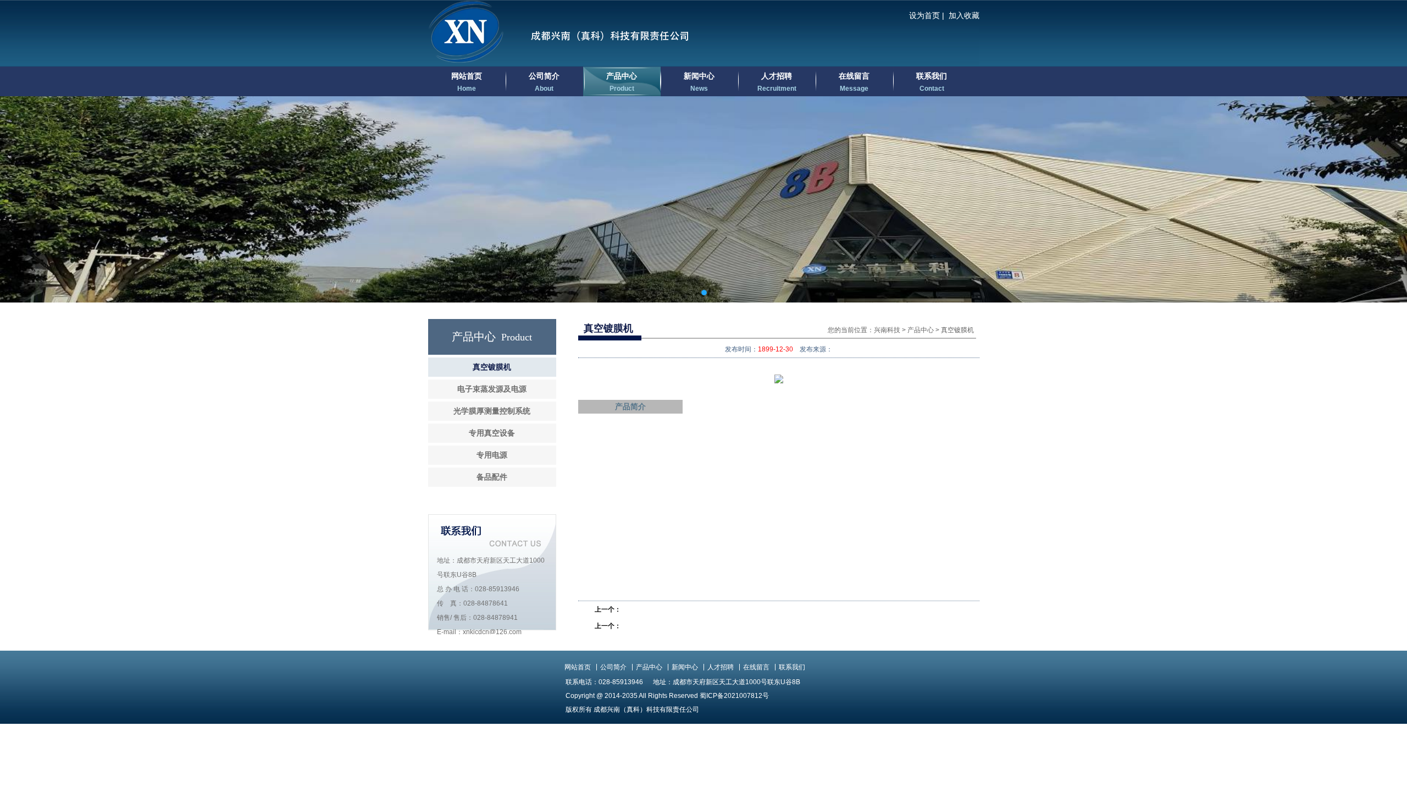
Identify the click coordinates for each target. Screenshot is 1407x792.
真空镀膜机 (492, 367)
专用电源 (492, 455)
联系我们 (931, 82)
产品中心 (621, 82)
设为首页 (924, 15)
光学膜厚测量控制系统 (491, 411)
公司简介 (544, 82)
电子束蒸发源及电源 (492, 389)
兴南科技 (887, 330)
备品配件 (492, 477)
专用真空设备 (492, 433)
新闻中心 (699, 82)
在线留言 (854, 82)
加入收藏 (964, 15)
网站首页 (466, 82)
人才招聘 (776, 82)
